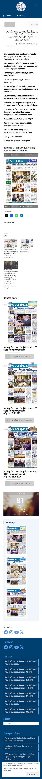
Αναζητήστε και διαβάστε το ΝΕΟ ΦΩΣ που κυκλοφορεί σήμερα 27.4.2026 (21, 694)
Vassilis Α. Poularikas (25, 44)
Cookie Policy (7, 770)
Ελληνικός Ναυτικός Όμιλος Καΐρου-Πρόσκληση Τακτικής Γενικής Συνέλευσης (20, 756)
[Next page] (9, 155)
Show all (34, 25)
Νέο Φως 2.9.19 (25, 247)
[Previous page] (5, 155)
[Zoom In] (23, 155)
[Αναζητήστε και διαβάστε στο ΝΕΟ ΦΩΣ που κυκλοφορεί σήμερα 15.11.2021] (11, 243)
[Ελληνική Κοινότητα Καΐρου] (21, 7)
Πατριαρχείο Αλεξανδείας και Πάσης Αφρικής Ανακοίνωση (20, 739)
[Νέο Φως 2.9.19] (27, 243)
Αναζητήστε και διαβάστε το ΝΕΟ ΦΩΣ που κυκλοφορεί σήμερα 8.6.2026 (20, 411)
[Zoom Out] (20, 155)
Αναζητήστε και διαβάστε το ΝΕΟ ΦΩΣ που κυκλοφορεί (21, 702)
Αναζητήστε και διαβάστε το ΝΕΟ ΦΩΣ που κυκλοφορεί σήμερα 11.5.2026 (21, 686)
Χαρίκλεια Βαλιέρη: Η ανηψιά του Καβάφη (19, 747)
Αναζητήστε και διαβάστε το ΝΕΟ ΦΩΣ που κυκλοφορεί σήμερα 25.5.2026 (20, 474)
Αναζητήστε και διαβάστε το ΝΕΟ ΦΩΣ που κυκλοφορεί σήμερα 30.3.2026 (21, 710)
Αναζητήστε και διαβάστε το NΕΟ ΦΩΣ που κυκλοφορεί (20, 348)
